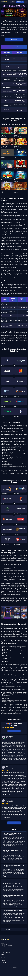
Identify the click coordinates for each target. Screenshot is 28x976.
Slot (23, 124)
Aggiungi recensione (14, 730)
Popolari (3, 124)
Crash (16, 124)
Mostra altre (14, 822)
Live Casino (9, 124)
